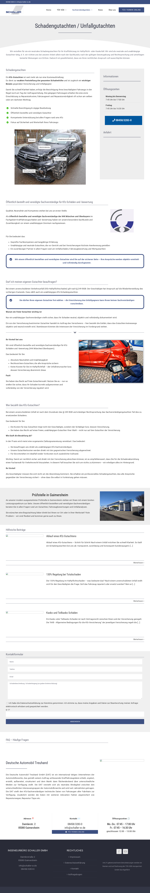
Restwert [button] (32, 140)
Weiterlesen (138, 563)
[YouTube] (125, 851)
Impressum (75, 857)
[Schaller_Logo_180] (15, 6)
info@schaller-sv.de (23, 2)
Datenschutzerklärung (30, 703)
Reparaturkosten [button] (60, 159)
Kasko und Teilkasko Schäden (24, 621)
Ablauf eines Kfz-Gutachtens (24, 544)
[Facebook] (119, 851)
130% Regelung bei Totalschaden (24, 582)
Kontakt (75, 868)
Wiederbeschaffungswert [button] (66, 139)
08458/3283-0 (11, 2)
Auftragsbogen (75, 874)
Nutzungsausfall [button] (29, 171)
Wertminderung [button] (44, 147)
